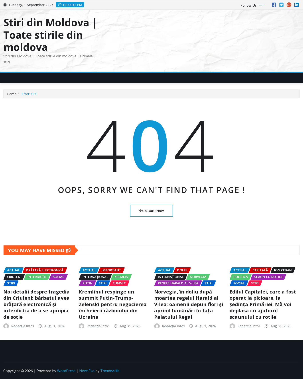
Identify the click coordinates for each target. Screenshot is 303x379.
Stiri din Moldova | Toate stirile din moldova (50, 35)
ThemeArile (110, 370)
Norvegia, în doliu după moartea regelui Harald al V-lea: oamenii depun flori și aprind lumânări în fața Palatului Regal (188, 304)
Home (11, 93)
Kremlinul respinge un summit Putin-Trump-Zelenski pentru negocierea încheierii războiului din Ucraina (113, 304)
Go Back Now (153, 210)
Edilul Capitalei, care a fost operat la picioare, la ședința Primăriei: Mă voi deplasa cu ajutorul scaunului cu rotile (263, 304)
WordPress (66, 370)
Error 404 (29, 93)
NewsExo (86, 370)
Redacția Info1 (22, 326)
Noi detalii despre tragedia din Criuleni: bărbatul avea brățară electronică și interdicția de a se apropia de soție (36, 304)
